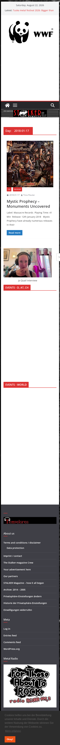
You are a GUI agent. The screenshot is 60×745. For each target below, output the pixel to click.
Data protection (15, 547)
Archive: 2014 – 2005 (14, 589)
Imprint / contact (13, 555)
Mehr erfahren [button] (13, 731)
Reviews (17, 189)
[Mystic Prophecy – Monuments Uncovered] (30, 164)
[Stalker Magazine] (7, 105)
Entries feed (10, 635)
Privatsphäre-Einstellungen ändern (23, 596)
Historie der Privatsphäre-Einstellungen (25, 603)
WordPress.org (12, 648)
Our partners (11, 576)
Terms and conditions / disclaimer (22, 542)
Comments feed (12, 642)
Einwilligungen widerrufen (18, 609)
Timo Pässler (29, 195)
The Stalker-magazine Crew (18, 562)
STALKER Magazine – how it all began (24, 582)
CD (9, 189)
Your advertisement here (17, 569)
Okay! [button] (10, 739)
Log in (7, 628)
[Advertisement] (30, 74)
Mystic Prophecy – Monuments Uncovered (28, 204)
